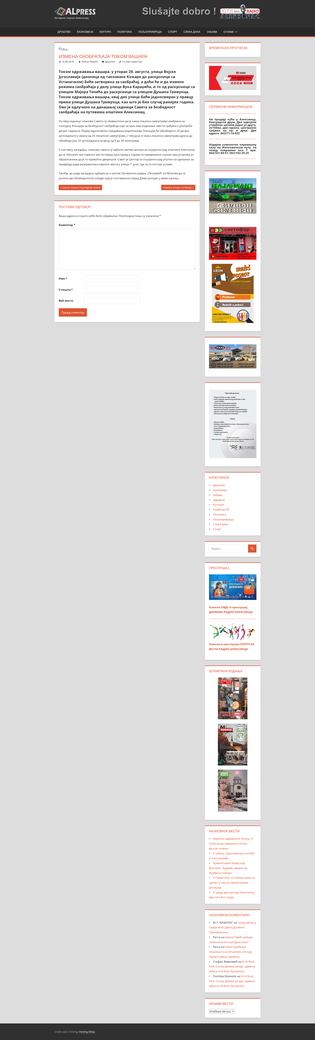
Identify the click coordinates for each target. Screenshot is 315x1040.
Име (63, 278)
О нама (228, 32)
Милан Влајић (90, 61)
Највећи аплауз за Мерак (177, 188)
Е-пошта (66, 290)
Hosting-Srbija (87, 1031)
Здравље (219, 500)
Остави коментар (132, 61)
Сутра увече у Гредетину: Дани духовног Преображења (232, 927)
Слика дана (191, 32)
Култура (105, 32)
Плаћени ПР (221, 509)
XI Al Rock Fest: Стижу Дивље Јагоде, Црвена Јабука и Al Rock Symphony (232, 966)
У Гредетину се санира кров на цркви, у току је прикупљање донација (232, 882)
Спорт (172, 32)
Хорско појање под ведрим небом (81, 188)
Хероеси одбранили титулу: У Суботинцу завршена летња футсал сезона (231, 843)
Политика (124, 32)
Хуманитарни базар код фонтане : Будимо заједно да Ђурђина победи (228, 868)
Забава (212, 32)
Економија (85, 32)
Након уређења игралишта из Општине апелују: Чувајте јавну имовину (231, 952)
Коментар (67, 225)
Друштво (64, 32)
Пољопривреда (150, 32)
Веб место (66, 301)
